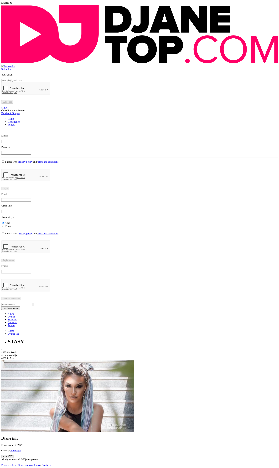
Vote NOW (7, 456)
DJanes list (13, 333)
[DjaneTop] (139, 63)
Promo (11, 325)
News (11, 313)
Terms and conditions (29, 465)
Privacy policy (8, 465)
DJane (8, 226)
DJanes (11, 316)
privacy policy (25, 161)
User (7, 222)
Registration (14, 121)
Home (11, 330)
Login (11, 118)
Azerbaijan (15, 450)
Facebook (6, 113)
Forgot (11, 124)
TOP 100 (12, 319)
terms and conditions (47, 161)
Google (15, 113)
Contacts (12, 322)
